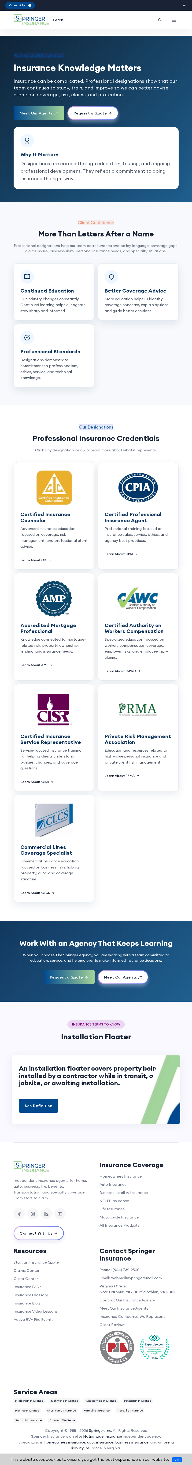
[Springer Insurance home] (53, 1167)
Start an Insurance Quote (36, 1262)
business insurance (131, 1442)
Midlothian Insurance (29, 1400)
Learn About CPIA (119, 554)
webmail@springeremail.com (136, 1278)
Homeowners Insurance (121, 1176)
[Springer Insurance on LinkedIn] (46, 1213)
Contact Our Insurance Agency (127, 1300)
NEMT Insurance (114, 1200)
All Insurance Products (119, 1225)
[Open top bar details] (184, 5)
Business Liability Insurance (124, 1192)
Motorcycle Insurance (119, 1217)
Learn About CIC (34, 560)
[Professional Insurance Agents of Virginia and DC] (117, 1347)
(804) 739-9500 (126, 1269)
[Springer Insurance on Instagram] (32, 1213)
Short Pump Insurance (61, 1410)
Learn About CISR (35, 782)
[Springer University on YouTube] (60, 1213)
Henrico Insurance (27, 1410)
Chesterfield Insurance (101, 1400)
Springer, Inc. (100, 1430)
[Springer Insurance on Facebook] (19, 1213)
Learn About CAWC (121, 671)
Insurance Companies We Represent (132, 1316)
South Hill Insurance (28, 1420)
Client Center (26, 1278)
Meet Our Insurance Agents (124, 1308)
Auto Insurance (113, 1184)
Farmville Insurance (97, 1410)
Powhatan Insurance (137, 1400)
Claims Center (26, 1270)
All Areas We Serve (62, 1420)
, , (138, 1292)
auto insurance (100, 1442)
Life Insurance (112, 1209)
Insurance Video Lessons (36, 1311)
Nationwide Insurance (102, 1436)
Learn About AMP (34, 665)
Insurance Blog (27, 1303)
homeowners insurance (64, 1442)
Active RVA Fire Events (33, 1319)
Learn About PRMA (120, 776)
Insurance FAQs (27, 1286)
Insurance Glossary (31, 1295)
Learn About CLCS (35, 893)
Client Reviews (113, 1324)
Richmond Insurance (64, 1400)
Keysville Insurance (130, 1410)
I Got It (177, 1459)
